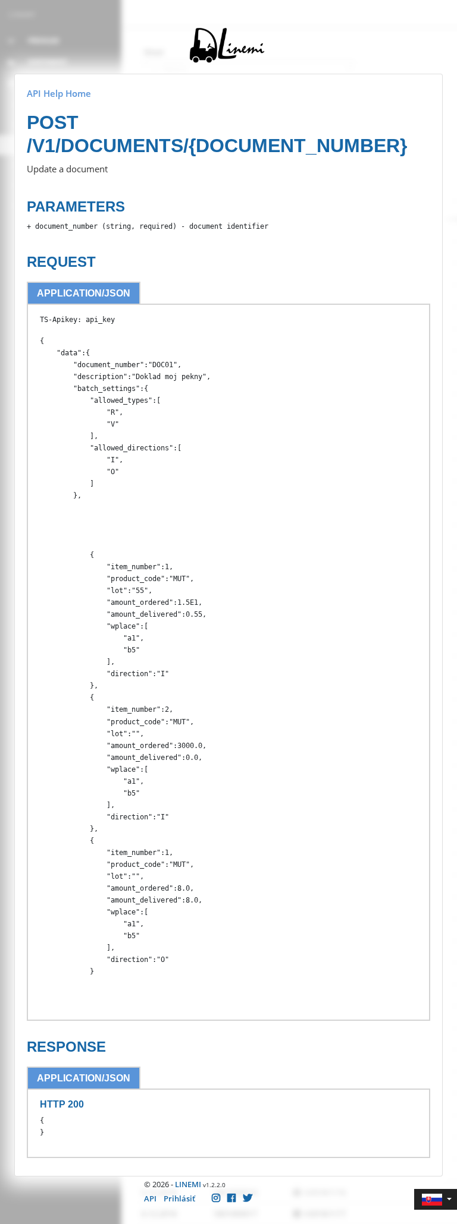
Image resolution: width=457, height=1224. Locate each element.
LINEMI (188, 1184)
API (150, 1198)
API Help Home (59, 93)
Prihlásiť (179, 1198)
